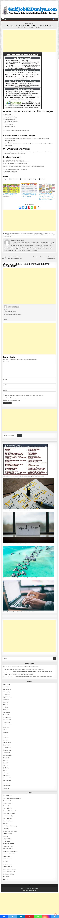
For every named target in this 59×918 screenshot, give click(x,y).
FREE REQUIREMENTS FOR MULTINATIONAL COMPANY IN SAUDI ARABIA (29, 195)
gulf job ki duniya (28, 233)
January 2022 (6, 775)
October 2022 (6, 752)
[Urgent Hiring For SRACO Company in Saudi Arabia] (11, 188)
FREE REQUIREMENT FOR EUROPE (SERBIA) (21, 674)
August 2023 (6, 727)
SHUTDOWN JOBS (8, 871)
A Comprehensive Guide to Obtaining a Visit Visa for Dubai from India (20, 577)
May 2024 (5, 704)
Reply (5, 319)
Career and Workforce (8, 810)
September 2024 (7, 697)
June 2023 (5, 732)
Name (5, 379)
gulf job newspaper (37, 233)
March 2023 (6, 740)
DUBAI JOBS (6, 818)
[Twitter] (23, 207)
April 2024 (5, 707)
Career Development (8, 813)
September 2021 (7, 785)
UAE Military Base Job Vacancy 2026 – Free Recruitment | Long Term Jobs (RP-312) (23, 476)
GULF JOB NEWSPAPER (9, 831)
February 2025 (7, 689)
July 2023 (5, 729)
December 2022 (7, 747)
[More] (35, 207)
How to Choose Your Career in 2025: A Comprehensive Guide (18, 510)
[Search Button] (56, 19)
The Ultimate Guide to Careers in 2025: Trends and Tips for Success (20, 544)
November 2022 (7, 750)
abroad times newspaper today (16, 233)
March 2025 (6, 687)
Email (5, 385)
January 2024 (6, 714)
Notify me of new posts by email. (12, 400)
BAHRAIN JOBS (7, 803)
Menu (5, 19)
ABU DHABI (6, 795)
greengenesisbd (7, 671)
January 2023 (6, 745)
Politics (5, 861)
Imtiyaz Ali (5, 674)
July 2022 (5, 760)
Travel (4, 879)
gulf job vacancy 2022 (11, 234)
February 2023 (7, 742)
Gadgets (5, 828)
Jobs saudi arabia (34, 234)
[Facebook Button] (54, 19)
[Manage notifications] (55, 914)
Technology (6, 876)
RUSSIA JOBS (6, 866)
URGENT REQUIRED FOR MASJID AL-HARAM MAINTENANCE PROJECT (34, 676)
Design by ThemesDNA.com (29, 890)
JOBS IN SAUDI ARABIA (23, 234)
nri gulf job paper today (44, 234)
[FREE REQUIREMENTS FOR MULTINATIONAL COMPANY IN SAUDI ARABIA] (29, 188)
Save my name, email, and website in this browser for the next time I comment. (24, 395)
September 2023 (7, 724)
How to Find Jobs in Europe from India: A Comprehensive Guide (19, 611)
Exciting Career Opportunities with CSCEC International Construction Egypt (25, 669)
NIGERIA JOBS (6, 856)
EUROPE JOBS (6, 821)
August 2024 (6, 699)
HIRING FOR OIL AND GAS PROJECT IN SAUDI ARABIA (29, 25)
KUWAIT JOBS (6, 846)
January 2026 (6, 684)
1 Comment (38, 27)
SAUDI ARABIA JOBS (29, 23)
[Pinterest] (29, 207)
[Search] (19, 435)
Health (4, 836)
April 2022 (5, 767)
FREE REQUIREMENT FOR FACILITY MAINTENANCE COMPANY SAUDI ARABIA (32, 671)
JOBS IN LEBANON (8, 843)
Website (5, 390)
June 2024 (5, 702)
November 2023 (7, 719)
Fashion (5, 823)
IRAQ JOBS (6, 841)
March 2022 (6, 770)
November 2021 (7, 780)
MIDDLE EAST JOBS (8, 853)
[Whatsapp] (32, 207)
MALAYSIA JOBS (7, 848)
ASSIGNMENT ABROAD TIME (10, 798)
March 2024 (6, 709)
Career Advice (6, 808)
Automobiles (6, 800)
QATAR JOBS (6, 864)
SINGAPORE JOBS (7, 874)
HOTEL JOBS (6, 838)
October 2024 (6, 694)
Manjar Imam (22, 27)
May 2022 (5, 765)
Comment (6, 361)
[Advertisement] (29, 41)
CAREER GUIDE (7, 816)
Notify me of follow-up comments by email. (15, 397)
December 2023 (7, 717)
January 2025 (6, 692)
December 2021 (7, 778)
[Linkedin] (26, 207)
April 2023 (5, 737)
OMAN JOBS (6, 859)
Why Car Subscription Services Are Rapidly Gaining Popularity (22, 666)
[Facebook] (20, 207)
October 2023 (6, 722)
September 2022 (7, 755)
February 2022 (7, 773)
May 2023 (5, 735)
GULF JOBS (6, 833)
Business (5, 805)
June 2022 (5, 762)
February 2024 (7, 712)
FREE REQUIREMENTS (9, 826)
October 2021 (6, 783)
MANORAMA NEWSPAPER (9, 851)
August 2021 (6, 788)
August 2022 (6, 757)
